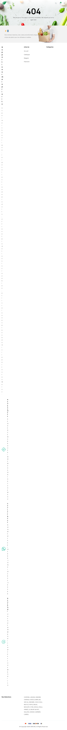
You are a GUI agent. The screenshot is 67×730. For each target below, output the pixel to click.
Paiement (26, 61)
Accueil (26, 51)
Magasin (26, 58)
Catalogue (27, 54)
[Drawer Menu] (64, 3)
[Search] (56, 3)
